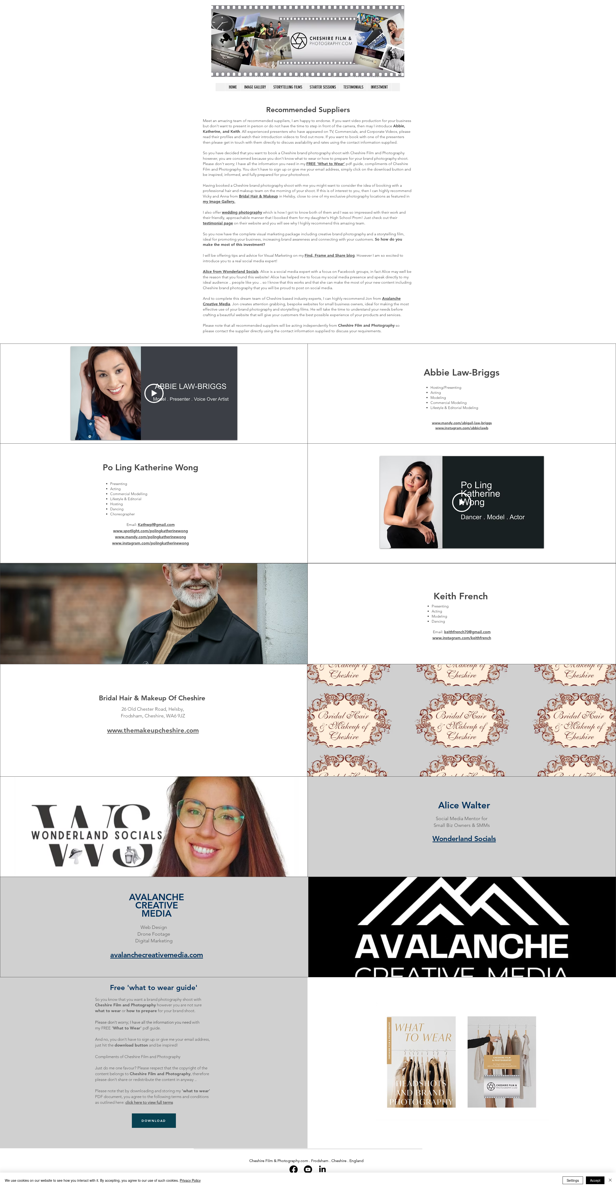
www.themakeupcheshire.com (153, 730)
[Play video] (154, 393)
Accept (595, 1180)
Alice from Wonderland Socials (230, 271)
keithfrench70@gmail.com (467, 632)
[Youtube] (308, 1169)
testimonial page (218, 223)
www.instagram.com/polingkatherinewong (150, 543)
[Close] (610, 1180)
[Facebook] (293, 1169)
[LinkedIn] (322, 1169)
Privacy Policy (190, 1180)
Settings (573, 1180)
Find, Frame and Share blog (330, 255)
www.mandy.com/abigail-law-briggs (462, 423)
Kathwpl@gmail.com (156, 524)
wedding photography (242, 212)
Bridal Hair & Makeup (258, 196)
